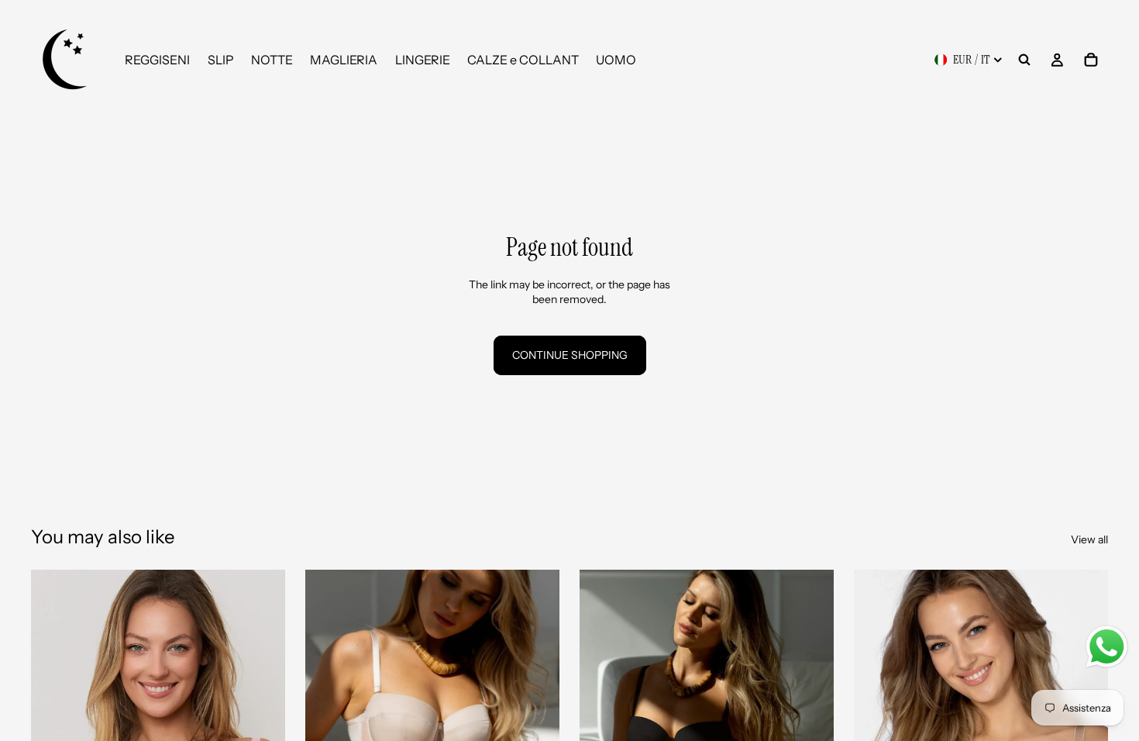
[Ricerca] (1024, 60)
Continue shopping (570, 355)
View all (1089, 539)
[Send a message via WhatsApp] (1106, 646)
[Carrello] (1091, 60)
